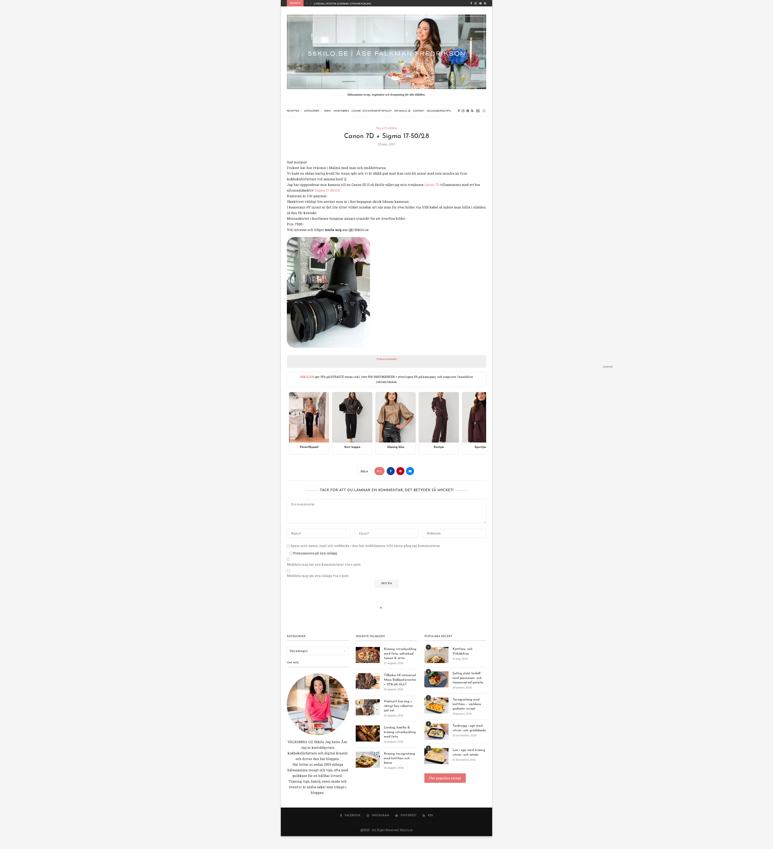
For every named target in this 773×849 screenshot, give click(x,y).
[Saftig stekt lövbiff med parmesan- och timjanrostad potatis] (436, 679)
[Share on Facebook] (391, 471)
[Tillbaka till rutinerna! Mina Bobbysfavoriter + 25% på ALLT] (368, 681)
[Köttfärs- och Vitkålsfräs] (436, 655)
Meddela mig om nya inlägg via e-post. (318, 576)
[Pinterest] (480, 3)
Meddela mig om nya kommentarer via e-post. (324, 564)
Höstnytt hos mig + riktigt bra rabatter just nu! (398, 706)
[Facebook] (471, 3)
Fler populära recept (445, 778)
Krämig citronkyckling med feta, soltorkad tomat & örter (400, 654)
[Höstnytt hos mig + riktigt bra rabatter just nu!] (368, 707)
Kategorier (311, 110)
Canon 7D (431, 185)
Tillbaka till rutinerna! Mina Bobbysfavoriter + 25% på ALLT (400, 680)
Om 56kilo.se (402, 110)
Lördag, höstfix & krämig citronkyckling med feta (400, 732)
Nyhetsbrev (341, 110)
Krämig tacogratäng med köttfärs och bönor (346, 4)
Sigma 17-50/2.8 (327, 190)
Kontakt (418, 110)
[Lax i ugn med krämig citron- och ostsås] (436, 756)
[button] (306, 3)
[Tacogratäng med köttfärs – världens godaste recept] (436, 705)
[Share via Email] (410, 471)
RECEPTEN (293, 110)
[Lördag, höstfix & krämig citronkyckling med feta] (368, 733)
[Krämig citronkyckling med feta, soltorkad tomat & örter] (368, 655)
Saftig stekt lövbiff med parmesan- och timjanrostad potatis (468, 678)
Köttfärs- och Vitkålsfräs (462, 651)
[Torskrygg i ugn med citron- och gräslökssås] (436, 732)
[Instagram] (475, 3)
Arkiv (327, 110)
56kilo (319, 742)
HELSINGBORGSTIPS (439, 110)
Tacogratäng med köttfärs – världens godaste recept (467, 704)
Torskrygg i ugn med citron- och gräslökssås (469, 728)
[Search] (484, 111)
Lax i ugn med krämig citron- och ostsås (469, 752)
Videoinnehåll (386, 359)
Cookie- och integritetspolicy (371, 110)
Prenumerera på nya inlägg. (315, 553)
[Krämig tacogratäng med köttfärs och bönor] (368, 760)
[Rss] (485, 3)
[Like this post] (380, 471)
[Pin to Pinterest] (400, 471)
